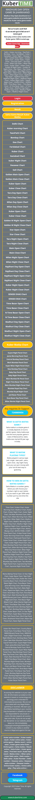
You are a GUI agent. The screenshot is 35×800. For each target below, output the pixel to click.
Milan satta (26, 754)
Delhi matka (24, 756)
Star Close (26, 69)
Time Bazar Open (15, 84)
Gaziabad (7, 56)
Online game (9, 747)
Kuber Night (17, 56)
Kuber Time (19, 786)
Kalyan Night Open (17, 80)
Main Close (17, 73)
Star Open (17, 69)
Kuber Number (19, 759)
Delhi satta (8, 759)
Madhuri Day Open (22, 88)
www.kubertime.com (17, 797)
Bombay (7, 54)
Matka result (20, 742)
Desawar (26, 56)
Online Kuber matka (12, 766)
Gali (6, 58)
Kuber (27, 54)
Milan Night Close (16, 75)
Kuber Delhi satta (11, 756)
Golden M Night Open (13, 67)
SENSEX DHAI (19, 82)
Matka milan (15, 754)
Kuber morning (15, 52)
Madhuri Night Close (20, 92)
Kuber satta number (11, 737)
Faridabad (20, 54)
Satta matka (20, 747)
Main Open (8, 73)
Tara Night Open (10, 71)
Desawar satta (17, 761)
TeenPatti (26, 52)
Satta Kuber (15, 749)
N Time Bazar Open (17, 86)
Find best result (16, 751)
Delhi (6, 52)
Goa (13, 54)
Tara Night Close (24, 71)
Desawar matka (23, 763)
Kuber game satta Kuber (19, 744)
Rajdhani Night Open (11, 78)
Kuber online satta (17, 740)
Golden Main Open (16, 58)
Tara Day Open (16, 61)
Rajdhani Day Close (21, 77)
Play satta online (19, 768)
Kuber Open (19, 60)
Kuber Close (25, 65)
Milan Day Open (16, 63)
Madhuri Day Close (11, 90)
